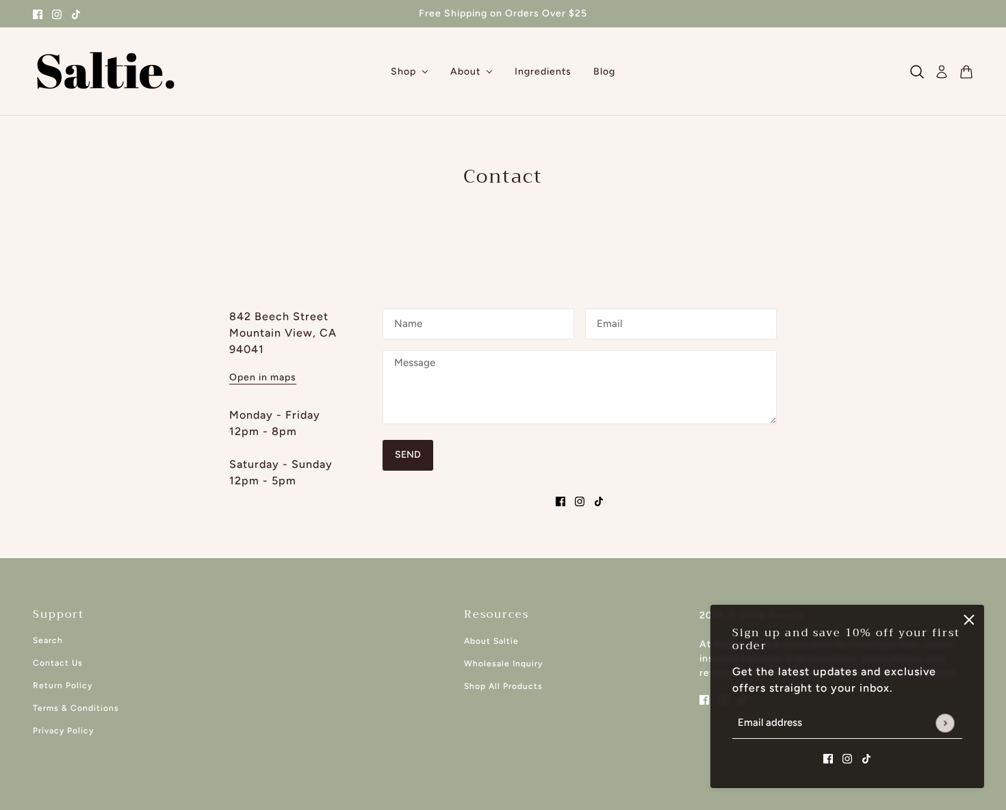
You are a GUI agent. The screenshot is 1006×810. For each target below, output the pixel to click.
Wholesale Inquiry (503, 663)
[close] (969, 620)
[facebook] (37, 13)
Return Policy (62, 685)
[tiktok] (76, 13)
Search (48, 640)
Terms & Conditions (76, 708)
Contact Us (58, 663)
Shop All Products (503, 686)
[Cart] (966, 72)
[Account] (942, 72)
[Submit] (945, 723)
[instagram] (57, 13)
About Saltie (491, 641)
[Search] (917, 72)
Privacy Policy (63, 730)
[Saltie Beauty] (105, 71)
